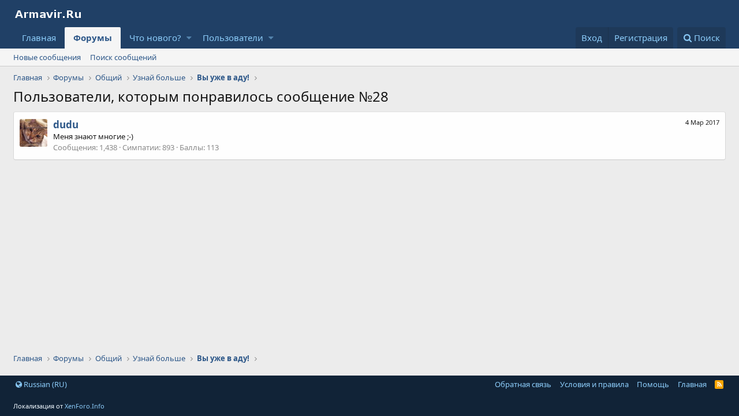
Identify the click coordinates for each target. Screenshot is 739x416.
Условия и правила (594, 384)
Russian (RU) (44, 384)
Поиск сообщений (123, 57)
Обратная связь (523, 384)
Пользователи (233, 37)
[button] (189, 38)
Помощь (653, 384)
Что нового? (155, 37)
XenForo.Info (84, 406)
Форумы (92, 37)
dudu (66, 124)
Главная (39, 37)
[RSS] (719, 384)
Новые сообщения (47, 57)
